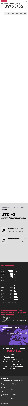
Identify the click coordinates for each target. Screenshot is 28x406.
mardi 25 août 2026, (20, 8)
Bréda (13, 359)
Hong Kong (3, 293)
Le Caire (2, 287)
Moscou (2, 288)
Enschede (14, 361)
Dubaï (2, 290)
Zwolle (14, 371)
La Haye (17, 364)
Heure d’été (3, 387)
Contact (12, 399)
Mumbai (2, 291)
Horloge (2, 388)
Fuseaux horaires (4, 386)
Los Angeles (7, 13)
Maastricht (5, 366)
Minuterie (3, 390)
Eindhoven (7, 362)
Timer (2, 391)
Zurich (2, 284)
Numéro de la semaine (5, 395)
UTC (2, 277)
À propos (12, 398)
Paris (17, 13)
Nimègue (11, 366)
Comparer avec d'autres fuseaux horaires (9, 302)
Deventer (17, 359)
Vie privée (3, 404)
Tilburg (5, 369)
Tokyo (25, 13)
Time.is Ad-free (13, 394)
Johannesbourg (4, 281)
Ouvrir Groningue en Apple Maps (20, 333)
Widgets (12, 383)
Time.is (4, 379)
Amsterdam (9, 357)
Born (9, 359)
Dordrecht (21, 359)
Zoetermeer (22, 368)
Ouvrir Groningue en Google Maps (8, 333)
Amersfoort (18, 354)
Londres (12, 13)
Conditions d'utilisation (5, 403)
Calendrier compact (4, 394)
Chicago (2, 271)
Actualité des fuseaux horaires (16, 384)
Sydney (2, 299)
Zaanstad (18, 368)
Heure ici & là (3, 383)
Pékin (21, 13)
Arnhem (22, 357)
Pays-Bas (14, 350)
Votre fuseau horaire (4, 384)
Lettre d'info (13, 386)
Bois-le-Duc (6, 359)
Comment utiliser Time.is (15, 397)
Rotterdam (19, 366)
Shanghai (3, 294)
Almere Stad (11, 354)
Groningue (21, 361)
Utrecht (12, 369)
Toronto (2, 274)
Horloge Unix (13, 389)
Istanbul (2, 285)
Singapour (3, 296)
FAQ (11, 395)
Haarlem (5, 364)
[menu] (26, 1)
